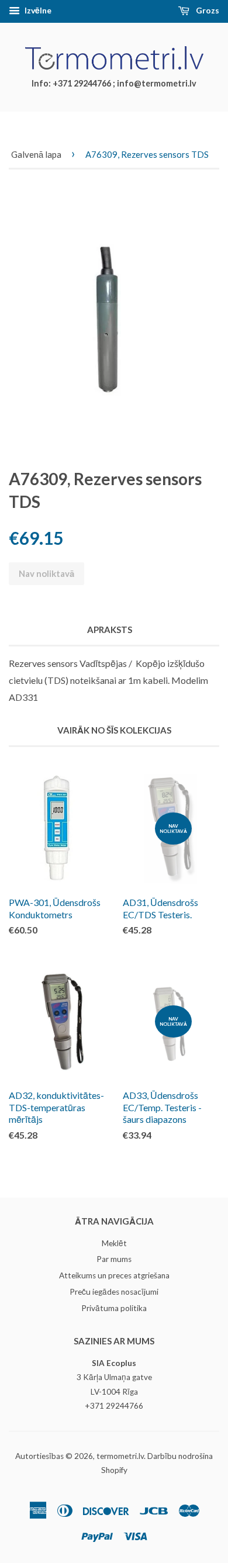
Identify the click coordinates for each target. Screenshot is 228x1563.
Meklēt (114, 1243)
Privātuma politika (114, 1308)
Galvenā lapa (36, 154)
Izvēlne (37, 10)
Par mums (114, 1259)
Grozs (206, 10)
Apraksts (109, 629)
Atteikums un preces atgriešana (114, 1275)
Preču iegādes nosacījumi (114, 1291)
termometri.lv (120, 1456)
